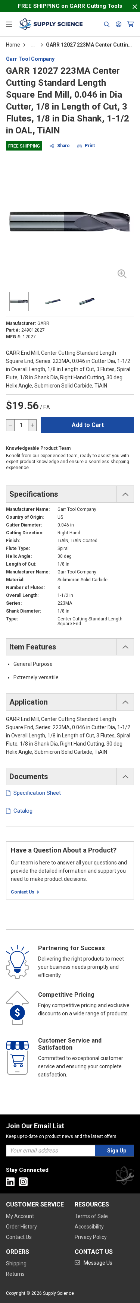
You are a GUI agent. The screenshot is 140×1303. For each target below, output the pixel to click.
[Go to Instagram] (23, 1181)
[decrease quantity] (10, 425)
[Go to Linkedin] (10, 1181)
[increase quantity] (32, 425)
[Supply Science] (124, 1176)
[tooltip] (33, 45)
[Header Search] (107, 24)
